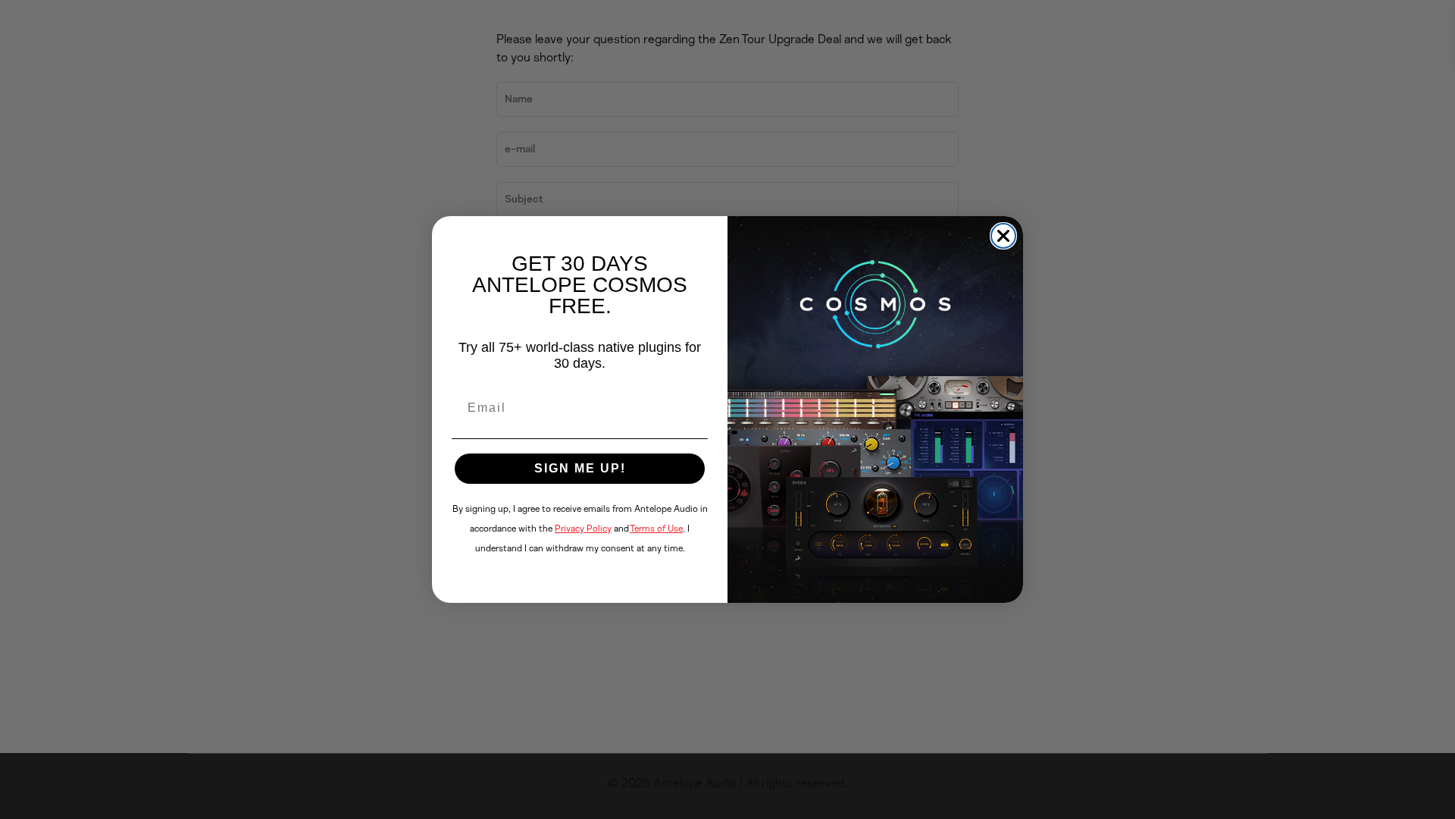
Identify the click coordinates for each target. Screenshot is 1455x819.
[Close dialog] (1003, 236)
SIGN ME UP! (580, 468)
